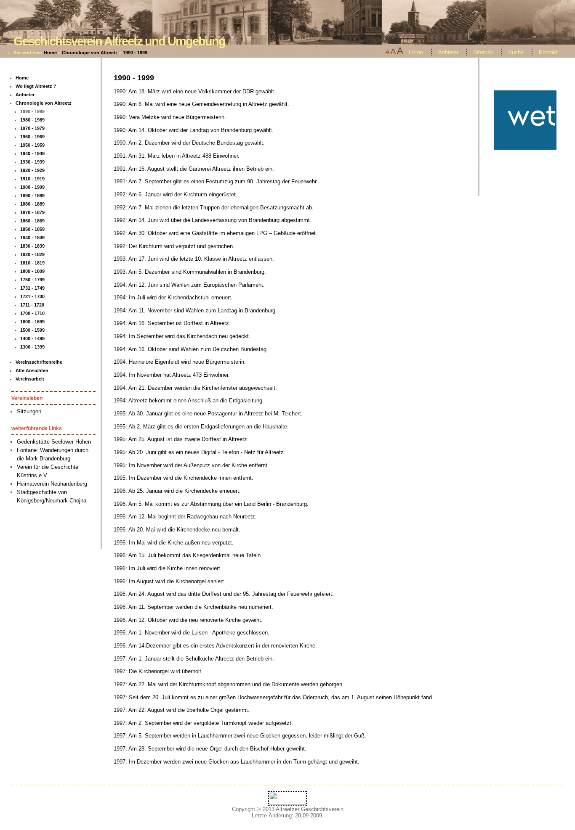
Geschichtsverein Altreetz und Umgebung (119, 41)
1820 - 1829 (32, 254)
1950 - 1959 (32, 145)
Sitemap (483, 52)
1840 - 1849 (32, 237)
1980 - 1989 (32, 119)
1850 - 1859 (32, 229)
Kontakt (548, 52)
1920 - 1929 (32, 170)
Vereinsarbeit (30, 378)
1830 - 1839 (32, 245)
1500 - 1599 (32, 330)
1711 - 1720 (32, 304)
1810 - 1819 (32, 262)
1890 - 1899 (32, 195)
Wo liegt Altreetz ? (36, 86)
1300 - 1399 (32, 346)
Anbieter (448, 52)
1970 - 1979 (32, 128)
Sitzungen (29, 411)
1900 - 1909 (32, 187)
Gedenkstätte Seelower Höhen (54, 442)
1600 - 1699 (32, 321)
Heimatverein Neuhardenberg (52, 484)
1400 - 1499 (32, 338)
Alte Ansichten (32, 370)
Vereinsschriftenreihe (39, 362)
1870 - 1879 (32, 212)
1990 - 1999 (135, 52)
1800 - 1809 (32, 271)
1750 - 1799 (32, 279)
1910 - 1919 (32, 178)
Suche (516, 52)
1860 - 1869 (32, 220)
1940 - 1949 (32, 153)
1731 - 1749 (32, 288)
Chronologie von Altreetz (90, 52)
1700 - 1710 (32, 313)
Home (50, 52)
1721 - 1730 (32, 296)
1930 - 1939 (32, 161)
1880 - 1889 (32, 203)
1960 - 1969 (32, 136)
